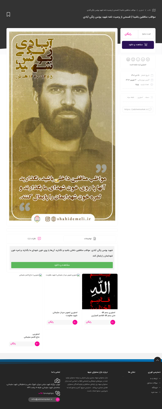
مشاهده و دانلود (136, 44)
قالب (148, 10)
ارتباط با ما (154, 378)
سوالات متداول (152, 383)
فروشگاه (155, 387)
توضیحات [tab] (88, 238)
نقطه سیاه (130, 97)
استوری (141, 10)
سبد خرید (154, 392)
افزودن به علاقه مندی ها (8, 14)
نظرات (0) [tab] (32, 238)
